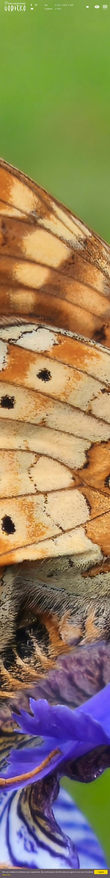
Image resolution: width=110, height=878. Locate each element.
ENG (65, 5)
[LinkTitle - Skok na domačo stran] (15, 6)
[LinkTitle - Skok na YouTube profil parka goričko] (32, 8)
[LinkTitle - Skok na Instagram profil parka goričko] (36, 5)
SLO (59, 5)
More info (6, 875)
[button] (97, 7)
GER (72, 5)
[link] (55, 866)
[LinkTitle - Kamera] (88, 7)
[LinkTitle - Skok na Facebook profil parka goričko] (32, 5)
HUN (59, 9)
